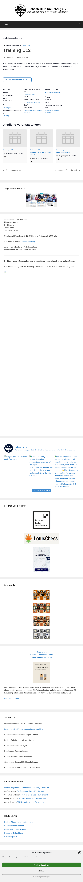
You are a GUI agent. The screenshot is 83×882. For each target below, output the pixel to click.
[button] (80, 853)
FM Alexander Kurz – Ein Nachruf (30, 791)
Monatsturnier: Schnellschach (66, 170)
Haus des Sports (29, 94)
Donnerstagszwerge (13, 170)
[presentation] (15, 138)
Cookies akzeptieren (41, 865)
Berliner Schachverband (14, 826)
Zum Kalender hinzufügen (17, 80)
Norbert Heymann (11, 788)
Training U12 (7, 108)
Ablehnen (41, 871)
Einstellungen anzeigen (41, 877)
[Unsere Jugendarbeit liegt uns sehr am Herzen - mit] (67, 471)
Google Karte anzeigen (32, 102)
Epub (17, 698)
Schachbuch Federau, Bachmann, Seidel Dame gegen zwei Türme (41, 654)
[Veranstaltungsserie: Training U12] (5, 156)
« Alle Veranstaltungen (12, 38)
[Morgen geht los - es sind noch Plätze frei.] (16, 471)
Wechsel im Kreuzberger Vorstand (35, 788)
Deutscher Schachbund (13, 833)
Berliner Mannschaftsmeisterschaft (18, 822)
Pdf (5, 698)
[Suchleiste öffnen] (80, 24)
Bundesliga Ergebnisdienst (15, 829)
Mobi (11, 698)
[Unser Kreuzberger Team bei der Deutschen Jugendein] (42, 471)
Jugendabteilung (28, 241)
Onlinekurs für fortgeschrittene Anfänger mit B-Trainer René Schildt (41, 152)
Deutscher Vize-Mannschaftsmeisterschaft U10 (23, 729)
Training (6, 116)
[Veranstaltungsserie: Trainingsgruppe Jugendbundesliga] (58, 159)
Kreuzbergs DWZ (11, 837)
